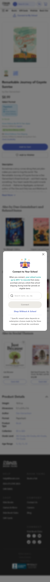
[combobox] (25, 295)
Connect (25, 304)
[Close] (43, 254)
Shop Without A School (25, 311)
